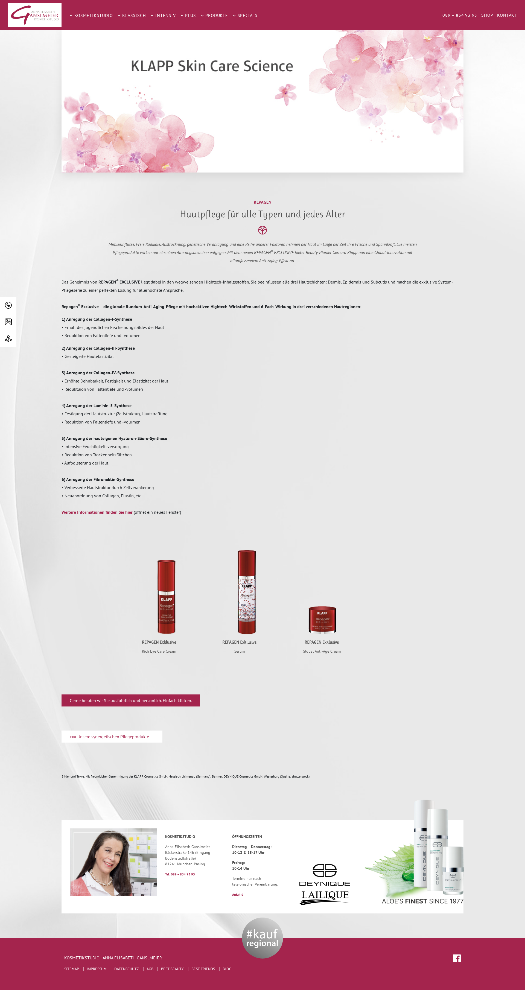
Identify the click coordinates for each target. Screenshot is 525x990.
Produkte (216, 15)
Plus (190, 15)
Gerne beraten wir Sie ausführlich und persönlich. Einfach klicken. (131, 700)
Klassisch (133, 15)
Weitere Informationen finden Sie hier (97, 512)
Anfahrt (237, 894)
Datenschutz (126, 968)
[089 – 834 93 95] (8, 305)
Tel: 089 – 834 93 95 (180, 874)
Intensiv (165, 15)
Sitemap (71, 968)
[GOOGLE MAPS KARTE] (8, 322)
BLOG (227, 968)
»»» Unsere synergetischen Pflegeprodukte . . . (112, 736)
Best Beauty (172, 968)
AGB (150, 968)
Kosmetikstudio (93, 15)
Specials (247, 15)
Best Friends (203, 968)
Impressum (97, 968)
